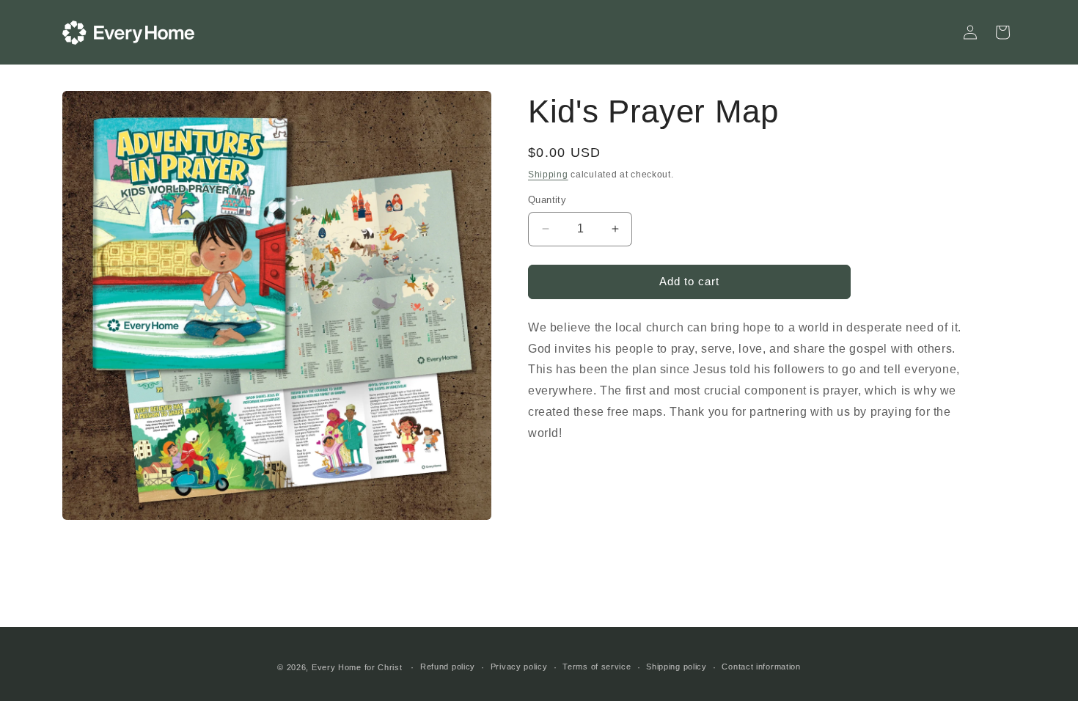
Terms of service (596, 666)
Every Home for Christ (357, 667)
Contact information (761, 666)
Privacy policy (519, 666)
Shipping (548, 174)
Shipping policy (676, 666)
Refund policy (447, 666)
